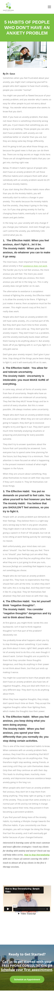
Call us (7, 961)
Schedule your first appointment (26, 969)
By (9, 73)
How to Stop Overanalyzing (37, 854)
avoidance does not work (35, 266)
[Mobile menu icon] (49, 7)
